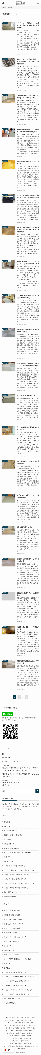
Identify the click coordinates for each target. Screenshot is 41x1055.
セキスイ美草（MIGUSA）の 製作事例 (17, 852)
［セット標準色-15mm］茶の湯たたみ (16, 874)
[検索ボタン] (3, 3)
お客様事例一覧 (9, 844)
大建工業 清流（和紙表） (13, 915)
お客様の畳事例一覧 (10, 831)
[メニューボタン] (38, 3)
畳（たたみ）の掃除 (10, 932)
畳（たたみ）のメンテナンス (13, 924)
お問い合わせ (8, 826)
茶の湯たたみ (8, 861)
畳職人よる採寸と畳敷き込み (13, 835)
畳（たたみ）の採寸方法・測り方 (15, 937)
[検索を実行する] (37, 791)
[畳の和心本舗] (20, 3)
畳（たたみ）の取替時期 (12, 928)
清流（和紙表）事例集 (11, 848)
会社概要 (7, 822)
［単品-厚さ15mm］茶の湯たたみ (15, 866)
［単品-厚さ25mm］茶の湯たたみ (15, 879)
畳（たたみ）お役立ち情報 (13, 919)
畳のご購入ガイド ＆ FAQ (12, 892)
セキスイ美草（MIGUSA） (13, 910)
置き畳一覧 (7, 839)
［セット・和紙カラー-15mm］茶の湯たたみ (19, 870)
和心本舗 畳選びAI (10, 896)
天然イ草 (7, 857)
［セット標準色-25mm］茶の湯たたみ (16, 888)
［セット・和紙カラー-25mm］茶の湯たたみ (19, 883)
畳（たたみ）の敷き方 (11, 941)
